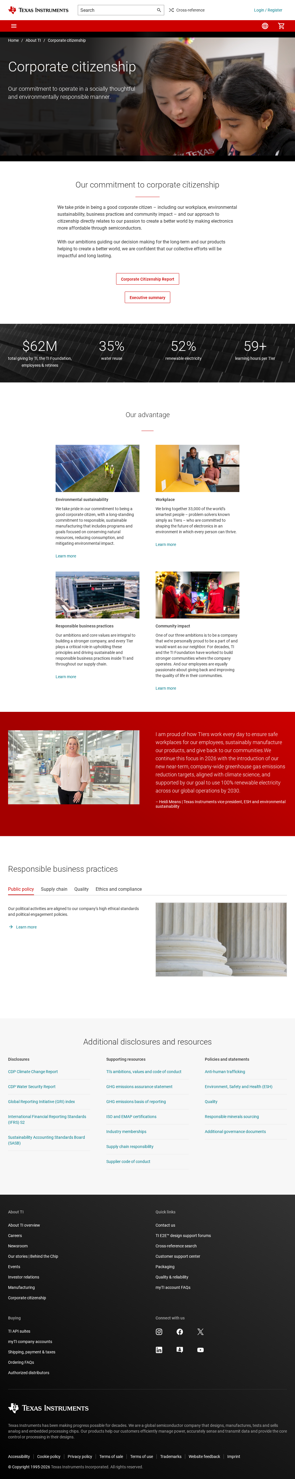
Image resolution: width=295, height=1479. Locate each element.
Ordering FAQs (21, 1362)
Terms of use (141, 1456)
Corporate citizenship (67, 40)
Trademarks (170, 1456)
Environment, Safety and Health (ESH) (239, 1086)
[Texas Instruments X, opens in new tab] (200, 1334)
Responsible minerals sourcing (232, 1116)
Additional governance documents (235, 1131)
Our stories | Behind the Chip (33, 1256)
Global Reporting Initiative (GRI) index (41, 1101)
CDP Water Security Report (32, 1086)
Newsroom (18, 1246)
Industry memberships (126, 1131)
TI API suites (19, 1331)
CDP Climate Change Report (33, 1071)
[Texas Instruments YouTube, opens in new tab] (200, 1352)
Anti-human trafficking (225, 1071)
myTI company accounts (30, 1341)
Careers (15, 1235)
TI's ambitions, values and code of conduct (143, 1071)
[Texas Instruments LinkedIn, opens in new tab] (159, 1352)
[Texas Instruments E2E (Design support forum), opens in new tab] (179, 1352)
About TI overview (24, 1225)
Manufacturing (21, 1287)
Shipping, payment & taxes (31, 1352)
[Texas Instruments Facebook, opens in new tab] (179, 1334)
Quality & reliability (172, 1277)
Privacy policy (80, 1456)
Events (14, 1266)
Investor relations (23, 1277)
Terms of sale (111, 1456)
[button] (14, 26)
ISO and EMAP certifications (131, 1116)
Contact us (165, 1225)
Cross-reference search (176, 1246)
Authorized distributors (28, 1372)
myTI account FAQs (173, 1287)
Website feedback (204, 1456)
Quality (211, 1101)
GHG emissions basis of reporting (136, 1101)
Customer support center (178, 1256)
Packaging (165, 1266)
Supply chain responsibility (130, 1146)
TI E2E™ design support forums (183, 1235)
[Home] (38, 10)
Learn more (66, 556)
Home (13, 40)
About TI (33, 40)
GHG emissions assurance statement (139, 1086)
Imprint (233, 1456)
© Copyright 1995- (29, 1467)
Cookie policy (48, 1456)
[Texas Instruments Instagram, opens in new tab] (159, 1334)
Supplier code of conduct (128, 1161)
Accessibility (19, 1456)
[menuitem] (265, 26)
